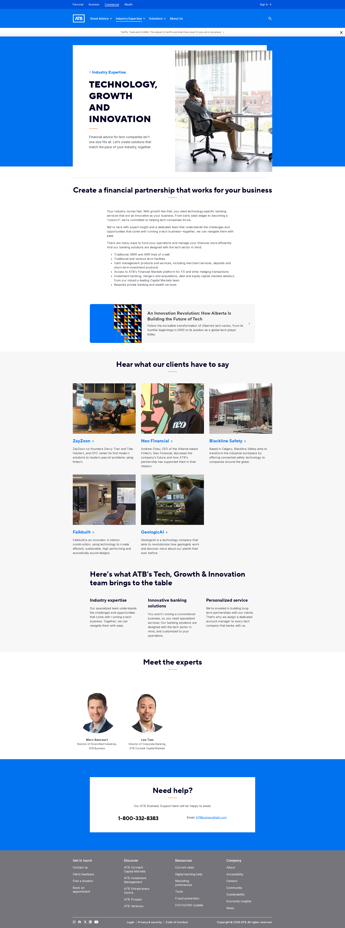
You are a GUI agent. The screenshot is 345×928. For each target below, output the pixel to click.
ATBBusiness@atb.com (211, 817)
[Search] (273, 18)
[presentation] (218, 111)
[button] (341, 32)
